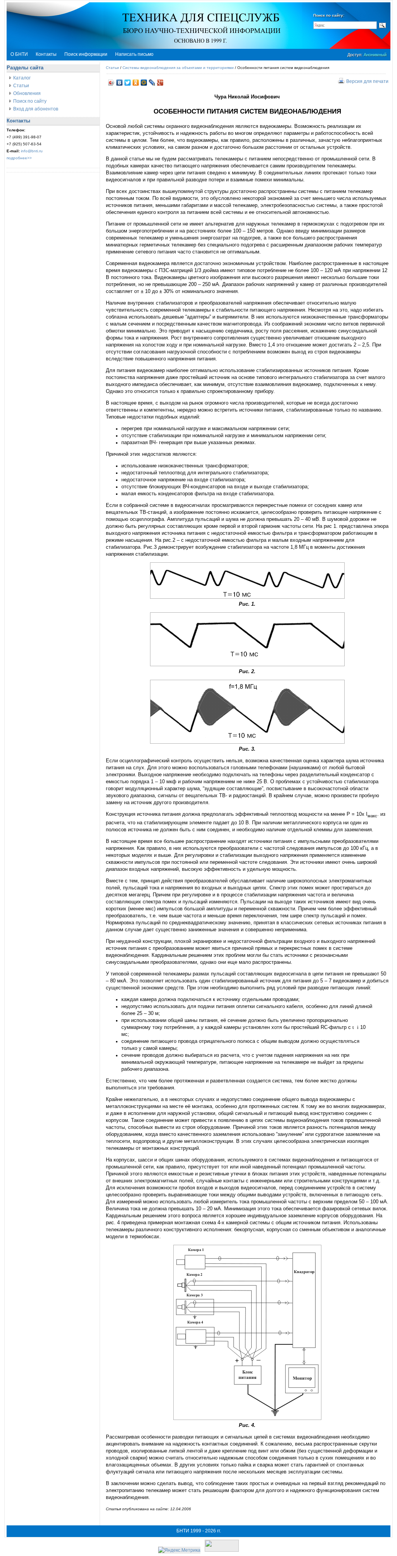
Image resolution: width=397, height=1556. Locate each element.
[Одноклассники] (136, 83)
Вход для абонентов (35, 109)
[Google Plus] (160, 83)
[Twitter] (128, 83)
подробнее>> (19, 158)
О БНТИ (19, 54)
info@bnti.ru (32, 151)
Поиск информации (85, 54)
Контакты (46, 54)
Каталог (22, 78)
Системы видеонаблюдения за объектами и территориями (178, 67)
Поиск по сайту (30, 101)
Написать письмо (134, 54)
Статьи (21, 85)
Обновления (27, 93)
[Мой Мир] (144, 83)
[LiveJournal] (152, 83)
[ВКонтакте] (120, 83)
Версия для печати (367, 81)
